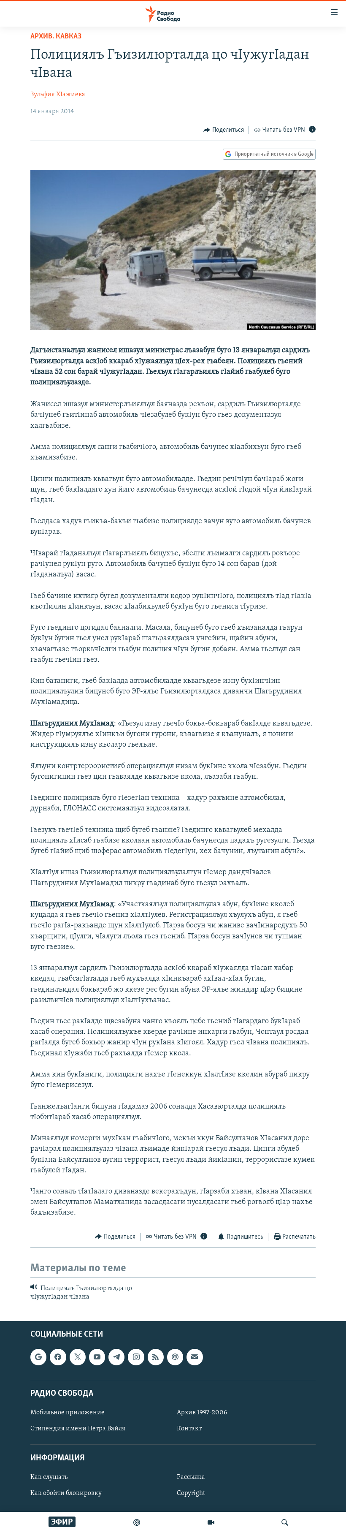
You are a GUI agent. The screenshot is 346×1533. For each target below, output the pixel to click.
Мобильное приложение (67, 1412)
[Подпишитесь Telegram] (116, 1357)
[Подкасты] (175, 1357)
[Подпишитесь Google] (38, 1357)
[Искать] (284, 1522)
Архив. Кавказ (55, 37)
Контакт (189, 1428)
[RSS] (156, 1357)
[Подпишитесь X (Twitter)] (78, 1357)
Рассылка (191, 1477)
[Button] (223, 130)
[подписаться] (195, 1357)
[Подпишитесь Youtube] (97, 1357)
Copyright (191, 1493)
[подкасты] (136, 1522)
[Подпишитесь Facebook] (58, 1357)
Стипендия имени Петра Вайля (77, 1428)
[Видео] (211, 1522)
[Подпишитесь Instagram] (136, 1357)
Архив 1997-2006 (202, 1412)
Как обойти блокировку (66, 1493)
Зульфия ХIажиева (57, 94)
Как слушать (49, 1477)
